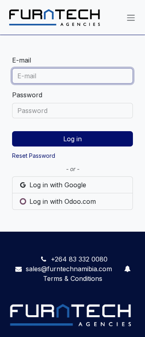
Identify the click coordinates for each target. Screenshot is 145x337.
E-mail (21, 60)
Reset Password (33, 155)
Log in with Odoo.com (61, 201)
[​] (127, 269)
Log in (72, 139)
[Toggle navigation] (131, 17)
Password (27, 95)
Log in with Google (56, 185)
